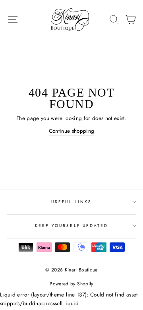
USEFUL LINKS (71, 202)
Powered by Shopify (71, 283)
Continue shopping (72, 131)
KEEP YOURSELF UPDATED (71, 226)
